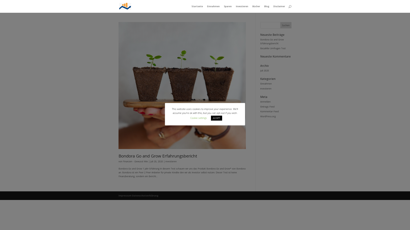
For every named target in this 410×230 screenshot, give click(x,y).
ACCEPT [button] (216, 118)
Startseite (197, 6)
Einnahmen (213, 6)
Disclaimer (279, 6)
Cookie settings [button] (198, 117)
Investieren (242, 6)
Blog (266, 6)
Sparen (228, 6)
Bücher (256, 6)
